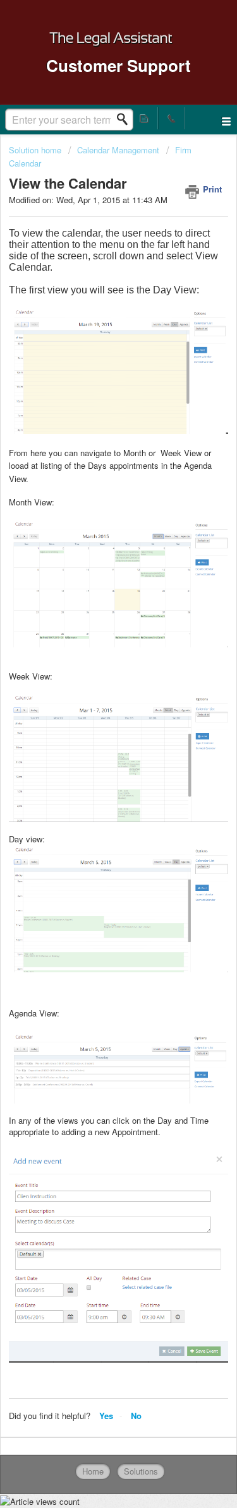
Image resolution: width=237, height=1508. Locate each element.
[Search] (125, 119)
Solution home (36, 150)
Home (93, 1471)
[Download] (95, 762)
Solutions (141, 1471)
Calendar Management (118, 150)
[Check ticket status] (144, 118)
